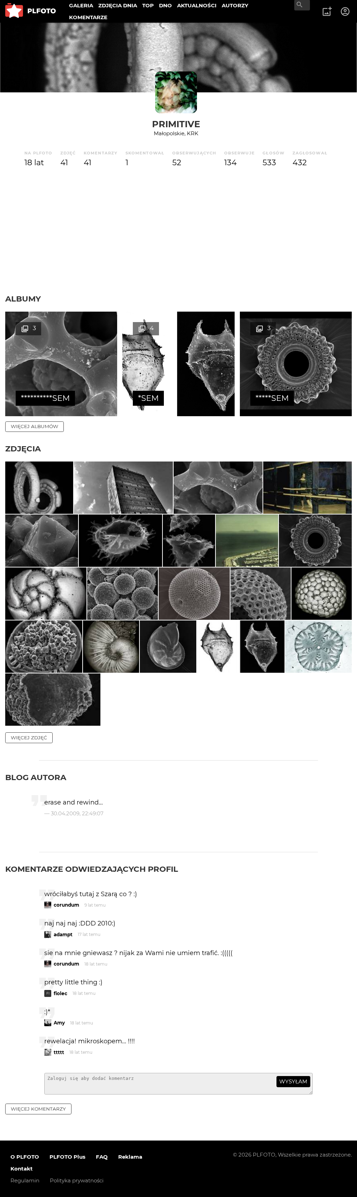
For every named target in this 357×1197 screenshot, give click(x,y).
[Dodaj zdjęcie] (327, 11)
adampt (63, 934)
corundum (66, 905)
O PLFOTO (24, 1156)
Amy (59, 1023)
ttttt (59, 1052)
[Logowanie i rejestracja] (345, 11)
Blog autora (35, 777)
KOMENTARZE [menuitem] (88, 17)
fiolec (60, 993)
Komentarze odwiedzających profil (91, 869)
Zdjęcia (23, 448)
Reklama (130, 1156)
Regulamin (24, 1180)
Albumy (23, 299)
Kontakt (21, 1168)
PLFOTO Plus (67, 1156)
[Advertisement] (178, 241)
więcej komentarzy (38, 1109)
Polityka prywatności (77, 1180)
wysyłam (293, 1081)
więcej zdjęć (29, 737)
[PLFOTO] (30, 11)
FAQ (102, 1156)
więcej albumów (34, 426)
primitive (176, 124)
